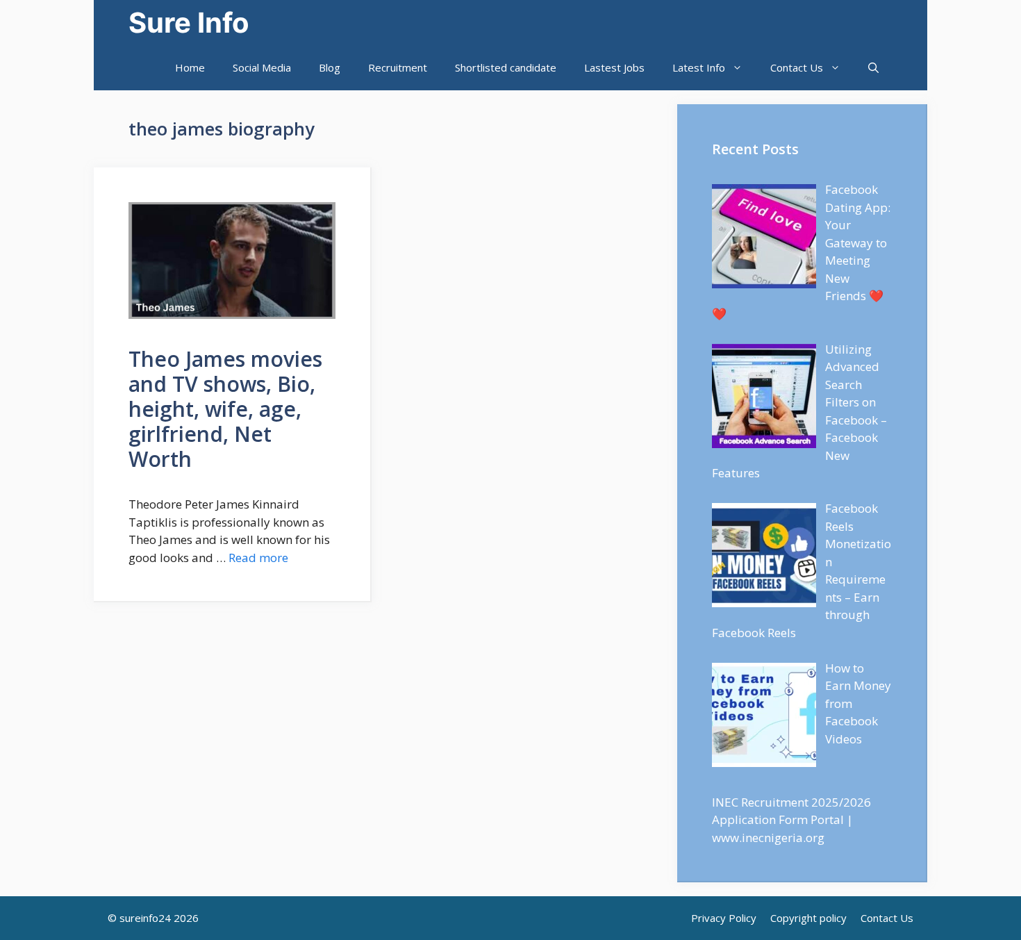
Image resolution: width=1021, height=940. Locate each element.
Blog (329, 67)
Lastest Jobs (614, 67)
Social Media (262, 67)
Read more (258, 558)
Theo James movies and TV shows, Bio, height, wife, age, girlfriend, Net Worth (225, 409)
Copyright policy (808, 918)
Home (190, 67)
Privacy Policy (723, 918)
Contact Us (796, 67)
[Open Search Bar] (873, 67)
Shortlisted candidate (505, 67)
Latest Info (698, 67)
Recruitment (397, 67)
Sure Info (188, 23)
